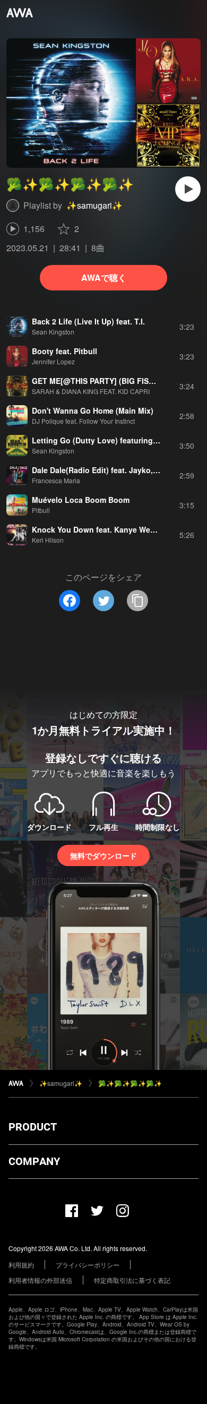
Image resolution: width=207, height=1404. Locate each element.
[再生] (188, 189)
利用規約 (21, 1264)
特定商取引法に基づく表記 (132, 1280)
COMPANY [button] (34, 1161)
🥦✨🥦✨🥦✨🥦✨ (130, 1083)
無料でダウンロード (103, 855)
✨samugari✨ (94, 205)
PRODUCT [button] (32, 1126)
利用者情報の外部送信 (40, 1280)
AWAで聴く (103, 277)
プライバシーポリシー (87, 1264)
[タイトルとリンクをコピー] (137, 600)
